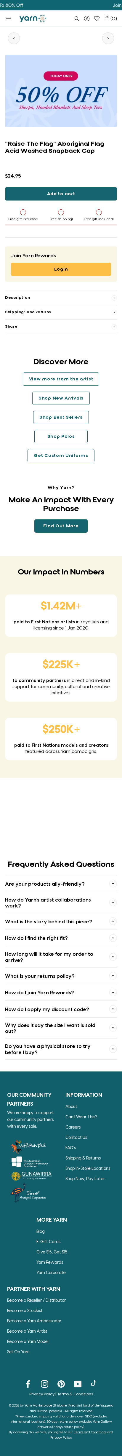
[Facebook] (28, 1383)
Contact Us (76, 1137)
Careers (73, 1126)
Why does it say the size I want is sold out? (50, 1028)
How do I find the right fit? (36, 938)
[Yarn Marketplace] (33, 18)
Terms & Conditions (75, 1394)
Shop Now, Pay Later (85, 1178)
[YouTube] (77, 1383)
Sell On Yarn (18, 1351)
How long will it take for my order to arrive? (49, 957)
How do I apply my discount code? (47, 1009)
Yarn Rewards (49, 1262)
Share (11, 327)
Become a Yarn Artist (27, 1331)
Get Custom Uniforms (61, 456)
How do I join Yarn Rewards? (39, 992)
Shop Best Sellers (61, 417)
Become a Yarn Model (28, 1341)
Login (61, 269)
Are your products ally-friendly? (45, 884)
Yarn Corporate (51, 1272)
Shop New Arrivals (61, 398)
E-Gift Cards (48, 1241)
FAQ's (70, 1147)
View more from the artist (61, 379)
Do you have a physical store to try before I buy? (48, 1049)
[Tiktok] (94, 1383)
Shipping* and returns (28, 312)
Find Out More (60, 526)
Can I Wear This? (81, 1116)
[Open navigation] (8, 18)
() (113, 18)
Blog (40, 1231)
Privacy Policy (41, 1394)
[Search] (76, 18)
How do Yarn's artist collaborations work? (48, 902)
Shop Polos (61, 437)
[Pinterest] (61, 1383)
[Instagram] (44, 1383)
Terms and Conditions (90, 1432)
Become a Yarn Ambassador (34, 1320)
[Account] (86, 18)
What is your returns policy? (40, 976)
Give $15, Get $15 (52, 1251)
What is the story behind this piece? (48, 921)
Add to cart (61, 194)
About (71, 1106)
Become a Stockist (25, 1310)
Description (17, 298)
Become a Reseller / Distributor (36, 1300)
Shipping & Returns (83, 1157)
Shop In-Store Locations (87, 1168)
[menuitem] (76, 18)
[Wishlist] (96, 18)
